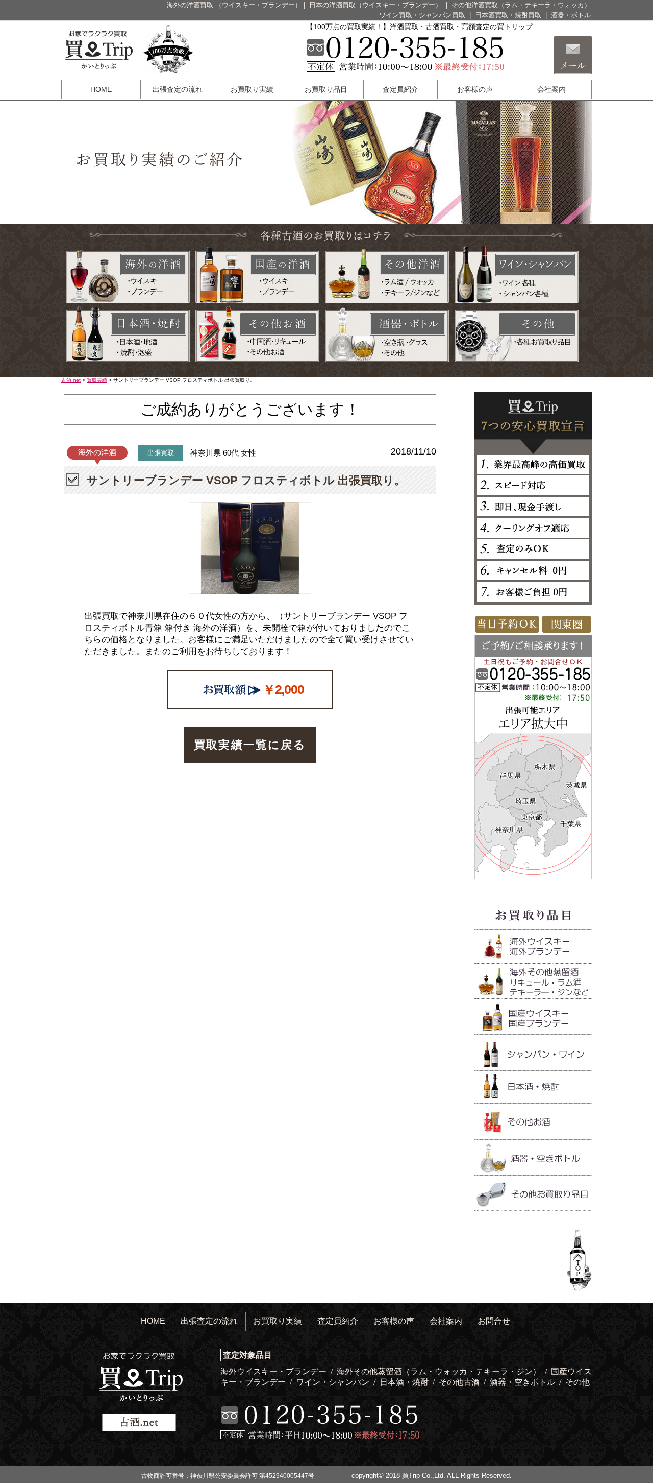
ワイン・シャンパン (333, 1382)
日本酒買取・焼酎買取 (509, 15)
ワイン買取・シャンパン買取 (423, 15)
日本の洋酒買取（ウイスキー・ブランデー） (376, 5)
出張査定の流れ (178, 89)
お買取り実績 (252, 89)
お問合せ (494, 1321)
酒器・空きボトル (523, 1382)
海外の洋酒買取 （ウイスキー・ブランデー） (234, 5)
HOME (101, 89)
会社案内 (551, 89)
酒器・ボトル (571, 15)
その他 (577, 1382)
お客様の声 (475, 89)
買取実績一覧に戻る (250, 744)
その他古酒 (460, 1382)
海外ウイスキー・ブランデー (274, 1371)
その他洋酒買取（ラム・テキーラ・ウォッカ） (521, 5)
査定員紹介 (400, 89)
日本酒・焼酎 (405, 1382)
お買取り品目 (326, 89)
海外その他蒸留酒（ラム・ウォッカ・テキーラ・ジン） (440, 1371)
